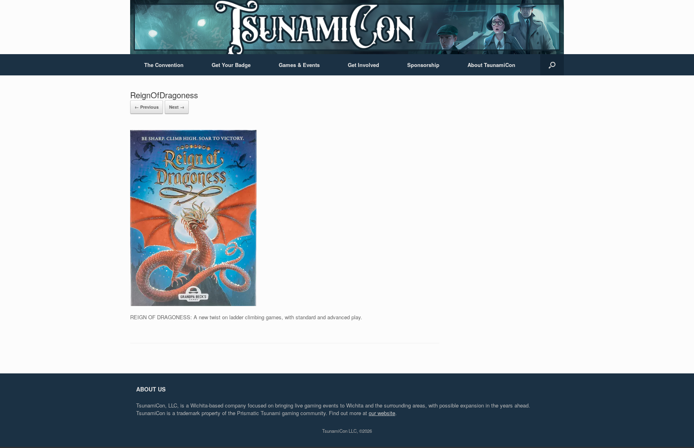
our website (382, 413)
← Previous (147, 107)
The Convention (164, 65)
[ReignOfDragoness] (193, 304)
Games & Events (299, 65)
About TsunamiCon (491, 65)
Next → (176, 107)
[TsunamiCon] (347, 27)
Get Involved (363, 65)
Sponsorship (423, 65)
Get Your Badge (231, 65)
